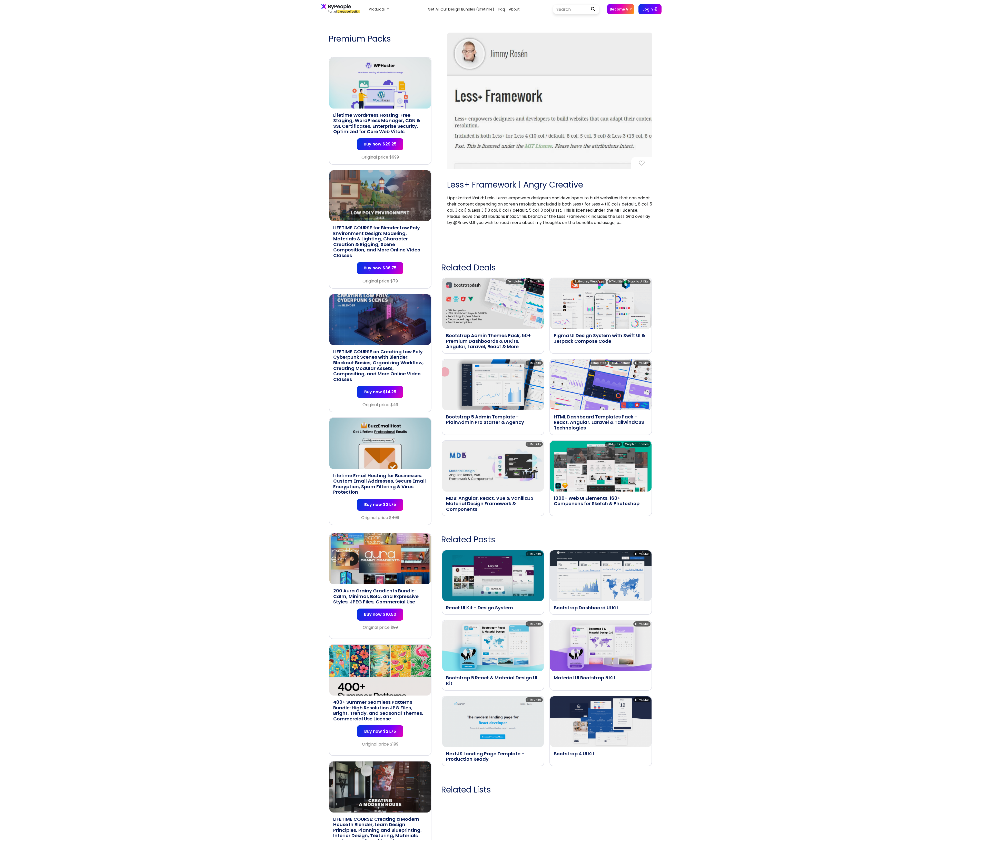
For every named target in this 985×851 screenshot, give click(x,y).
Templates (515, 281)
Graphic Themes (637, 444)
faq (501, 9)
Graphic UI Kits (638, 281)
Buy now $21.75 (380, 504)
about (514, 9)
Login (648, 9)
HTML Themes (621, 363)
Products (377, 9)
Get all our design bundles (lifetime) (461, 9)
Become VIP (621, 9)
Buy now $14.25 (380, 392)
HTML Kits (534, 281)
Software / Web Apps (590, 281)
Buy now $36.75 (380, 268)
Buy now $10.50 (380, 614)
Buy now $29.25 (380, 144)
